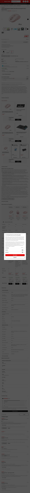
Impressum (9, 246)
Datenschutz (6, 246)
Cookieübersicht (12, 246)
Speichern (15, 257)
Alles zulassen (15, 255)
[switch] (22, 250)
